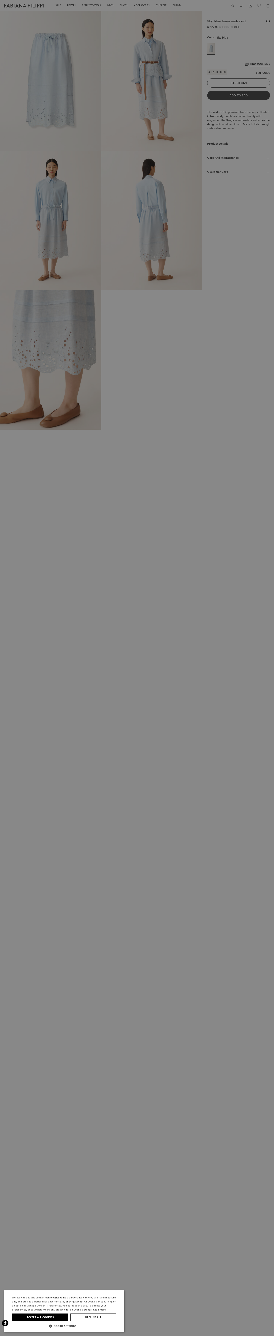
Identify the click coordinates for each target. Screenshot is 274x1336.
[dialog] (137, 668)
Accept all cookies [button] (40, 1317)
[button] (64, 1326)
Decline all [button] (93, 1317)
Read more (99, 1309)
